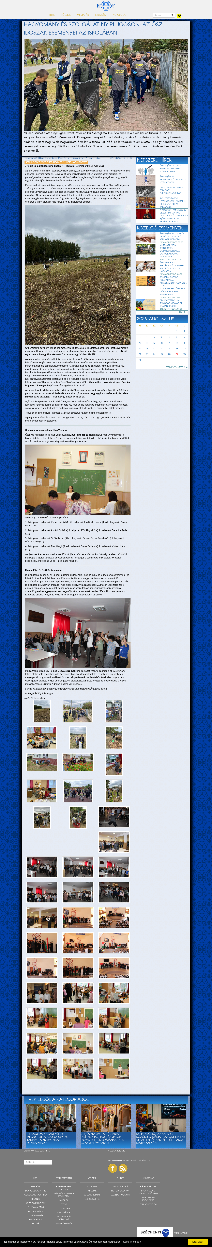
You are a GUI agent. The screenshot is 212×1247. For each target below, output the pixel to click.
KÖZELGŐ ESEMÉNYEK (36, 1203)
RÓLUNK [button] (66, 15)
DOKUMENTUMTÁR (92, 1195)
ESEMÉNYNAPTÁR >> (177, 367)
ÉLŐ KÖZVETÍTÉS (92, 1199)
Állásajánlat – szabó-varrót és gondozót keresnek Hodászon (172, 236)
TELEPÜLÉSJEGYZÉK (63, 1223)
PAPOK (64, 1204)
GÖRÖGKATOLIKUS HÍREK (35, 1195)
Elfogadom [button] (197, 1242)
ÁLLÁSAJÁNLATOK (36, 1207)
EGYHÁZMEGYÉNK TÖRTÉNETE (64, 1188)
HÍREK (47, 1151)
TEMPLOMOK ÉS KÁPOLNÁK (64, 1218)
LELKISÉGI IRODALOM (120, 1195)
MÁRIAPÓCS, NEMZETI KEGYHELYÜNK (64, 1195)
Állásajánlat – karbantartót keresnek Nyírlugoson (173, 179)
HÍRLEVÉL (36, 1223)
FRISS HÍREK (36, 1186)
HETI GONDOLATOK (120, 1191)
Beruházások (181, 1233)
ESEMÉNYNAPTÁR (35, 1215)
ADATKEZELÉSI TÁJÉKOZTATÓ (148, 1199)
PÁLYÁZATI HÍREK (35, 1211)
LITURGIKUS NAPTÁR (120, 1186)
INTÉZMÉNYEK (64, 1208)
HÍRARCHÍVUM (35, 1219)
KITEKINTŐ (35, 1199)
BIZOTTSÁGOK (63, 1212)
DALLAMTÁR (92, 1186)
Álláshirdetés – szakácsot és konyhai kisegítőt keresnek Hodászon (172, 267)
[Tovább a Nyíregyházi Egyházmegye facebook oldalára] (112, 1168)
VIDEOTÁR (92, 1191)
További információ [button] (131, 1242)
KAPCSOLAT (148, 1178)
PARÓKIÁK (63, 1200)
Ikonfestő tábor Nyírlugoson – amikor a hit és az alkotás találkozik (172, 202)
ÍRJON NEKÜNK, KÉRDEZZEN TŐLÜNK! (148, 1192)
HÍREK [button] (51, 15)
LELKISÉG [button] (101, 15)
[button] (187, 15)
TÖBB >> (183, 312)
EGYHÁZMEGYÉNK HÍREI (35, 1191)
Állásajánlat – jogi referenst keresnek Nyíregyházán (170, 168)
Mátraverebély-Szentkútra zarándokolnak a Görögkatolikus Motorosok (170, 251)
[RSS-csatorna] (123, 1168)
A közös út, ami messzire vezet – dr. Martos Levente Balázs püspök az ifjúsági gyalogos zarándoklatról (174, 216)
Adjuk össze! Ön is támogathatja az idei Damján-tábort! (171, 303)
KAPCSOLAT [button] (120, 15)
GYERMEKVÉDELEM (148, 1204)
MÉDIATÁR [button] (83, 15)
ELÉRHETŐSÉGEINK (148, 1186)
